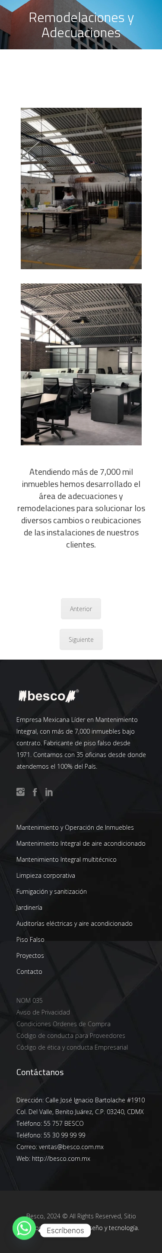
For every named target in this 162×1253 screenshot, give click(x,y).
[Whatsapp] (24, 1230)
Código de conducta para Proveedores (70, 1035)
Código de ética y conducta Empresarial (72, 1047)
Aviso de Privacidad (43, 1012)
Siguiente (81, 639)
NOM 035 (29, 1000)
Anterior (81, 609)
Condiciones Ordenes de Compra (63, 1024)
